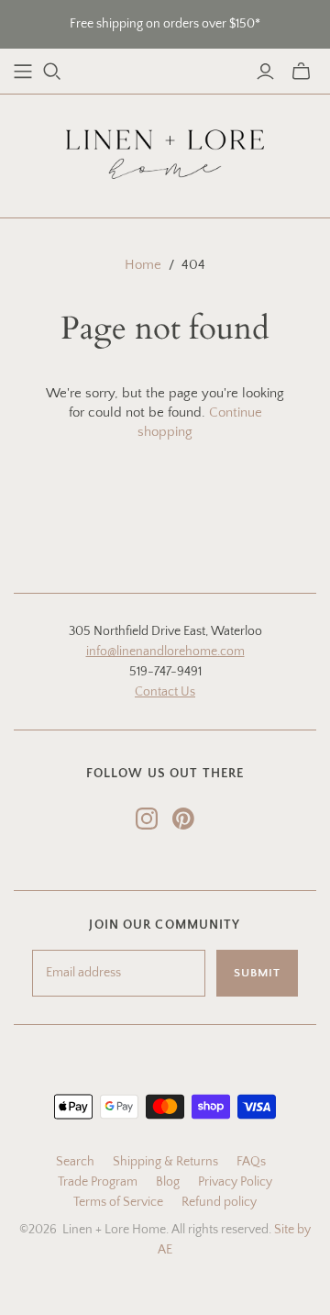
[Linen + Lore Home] (165, 152)
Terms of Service (118, 1202)
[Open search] (52, 71)
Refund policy (219, 1202)
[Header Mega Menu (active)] (23, 71)
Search (75, 1161)
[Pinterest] (183, 819)
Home (143, 265)
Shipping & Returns (165, 1161)
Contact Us (165, 692)
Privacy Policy (235, 1182)
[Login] (265, 71)
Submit (257, 972)
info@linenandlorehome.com (165, 651)
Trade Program (98, 1182)
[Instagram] (147, 819)
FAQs (251, 1161)
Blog (168, 1182)
